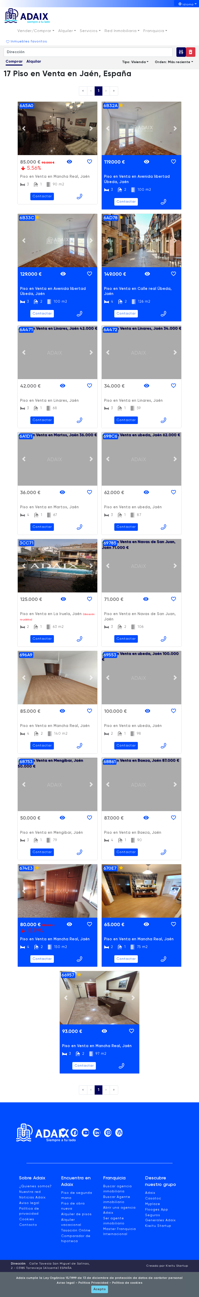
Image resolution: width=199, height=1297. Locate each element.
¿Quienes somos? (35, 1186)
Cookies (26, 1219)
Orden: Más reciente (172, 62)
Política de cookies (126, 1282)
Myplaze (152, 1204)
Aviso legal (29, 1203)
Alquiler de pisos (76, 1214)
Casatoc (153, 1198)
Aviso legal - (67, 1282)
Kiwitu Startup (158, 1226)
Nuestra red (30, 1192)
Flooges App (156, 1209)
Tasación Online (76, 1230)
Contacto (28, 1225)
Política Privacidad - (94, 1282)
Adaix (150, 1193)
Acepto (99, 1289)
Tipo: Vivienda (134, 62)
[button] (36, 31)
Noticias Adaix (32, 1197)
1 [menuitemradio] (98, 91)
